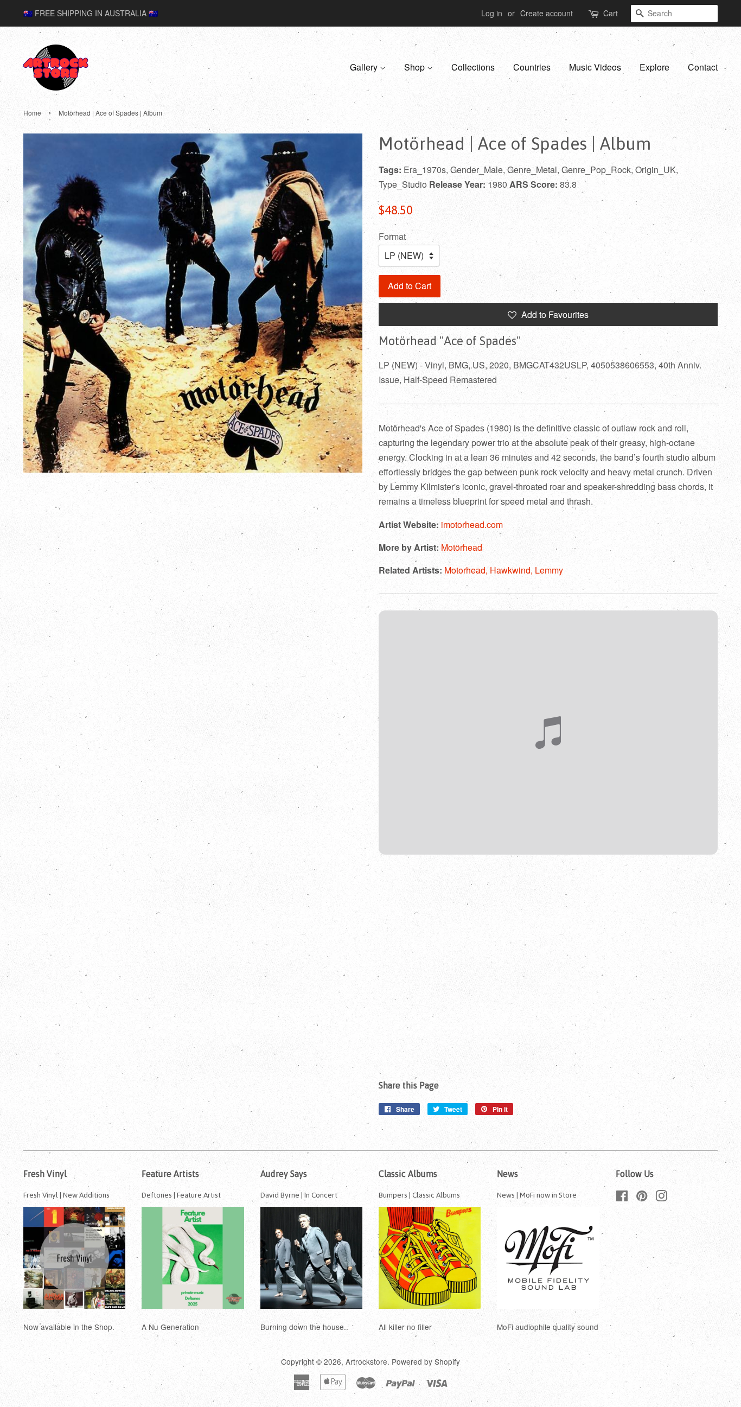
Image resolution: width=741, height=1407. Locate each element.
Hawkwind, (512, 570)
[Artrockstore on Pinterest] (642, 1197)
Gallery (365, 67)
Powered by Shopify (426, 1361)
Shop (415, 67)
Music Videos (595, 67)
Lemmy (549, 570)
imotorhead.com (472, 524)
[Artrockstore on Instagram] (661, 1197)
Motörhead (461, 547)
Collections (473, 67)
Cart (610, 13)
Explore (654, 67)
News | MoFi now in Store (537, 1194)
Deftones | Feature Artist (181, 1194)
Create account (546, 13)
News (507, 1174)
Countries (532, 67)
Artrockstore (366, 1361)
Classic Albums (408, 1174)
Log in (491, 13)
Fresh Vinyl (45, 1174)
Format (392, 236)
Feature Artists (170, 1174)
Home (32, 112)
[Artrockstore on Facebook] (622, 1197)
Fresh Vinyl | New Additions (66, 1194)
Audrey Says (283, 1174)
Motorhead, (467, 570)
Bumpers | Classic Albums (419, 1194)
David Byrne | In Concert (298, 1194)
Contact (703, 67)
